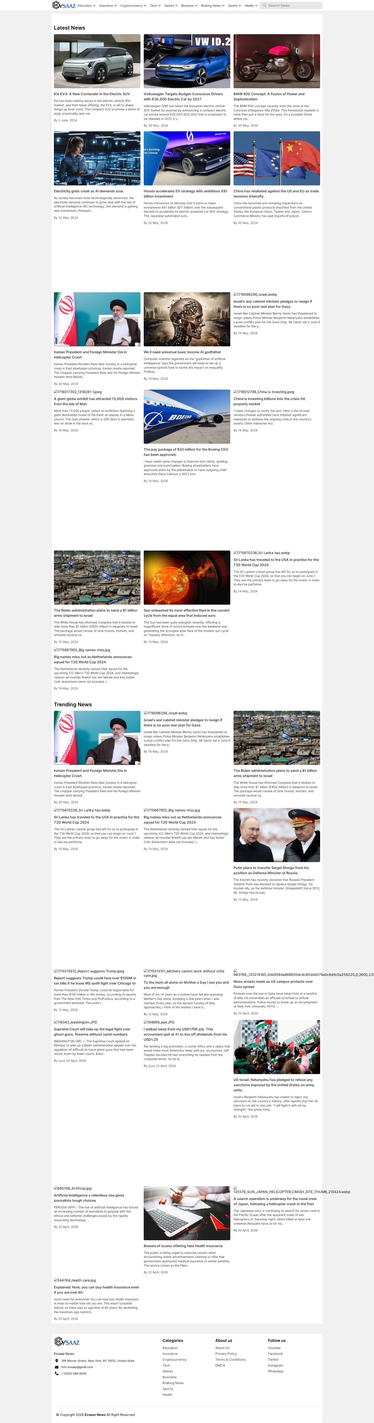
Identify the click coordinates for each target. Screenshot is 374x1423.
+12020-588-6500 (73, 1373)
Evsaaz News (95, 1415)
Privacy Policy (226, 1354)
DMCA (220, 1365)
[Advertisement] (187, 258)
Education (170, 1348)
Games (168, 1371)
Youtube (274, 1348)
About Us (222, 1348)
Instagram (275, 1365)
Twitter (273, 1359)
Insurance (170, 1354)
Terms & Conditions (230, 1359)
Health (167, 1394)
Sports (168, 1389)
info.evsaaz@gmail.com (77, 1367)
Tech (166, 1365)
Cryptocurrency (175, 1359)
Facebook (275, 1354)
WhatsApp (276, 1371)
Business (170, 1377)
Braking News (173, 1383)
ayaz (62, 1060)
